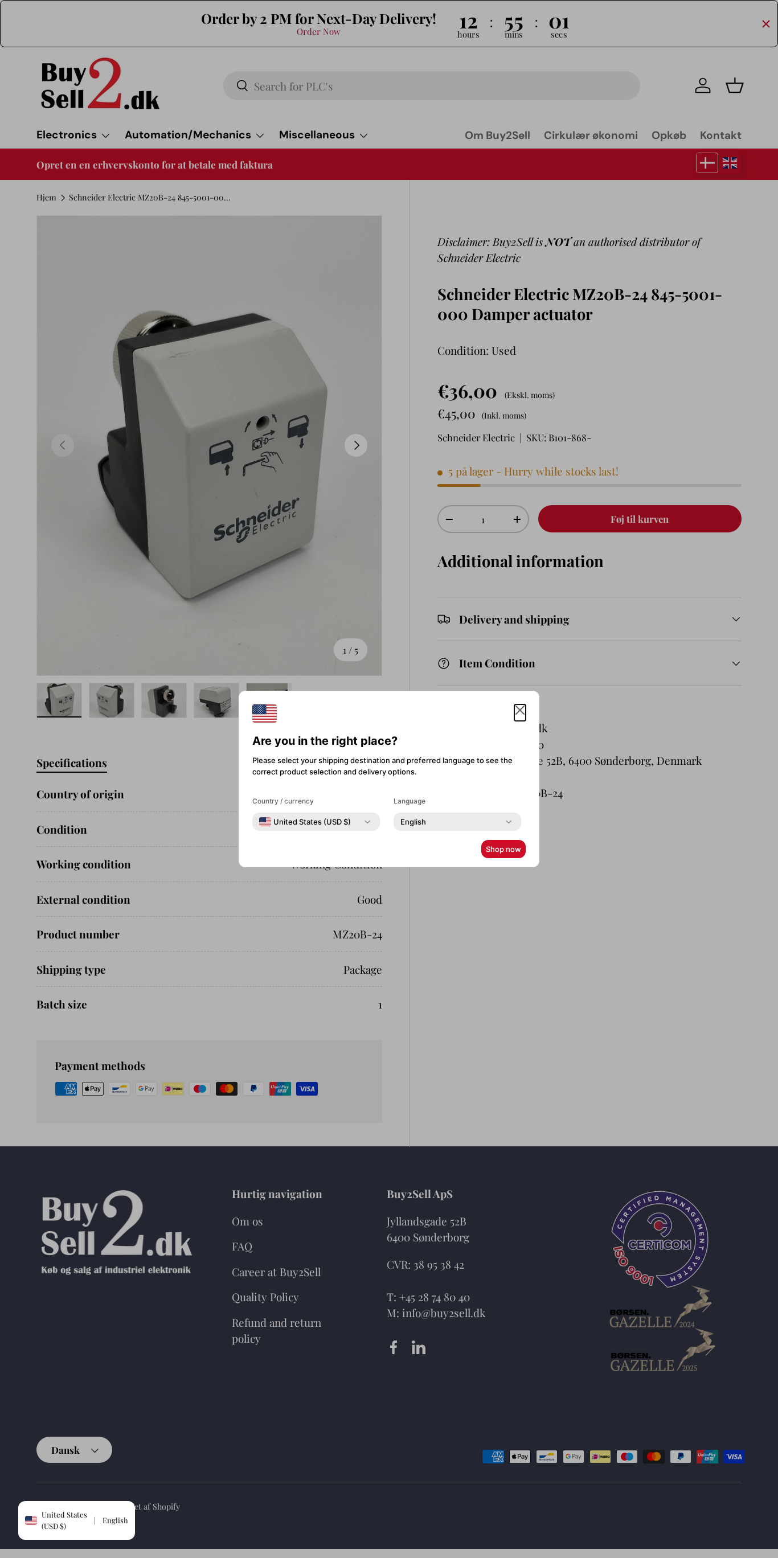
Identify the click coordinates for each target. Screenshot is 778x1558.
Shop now (503, 849)
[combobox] (305, 821)
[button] (520, 712)
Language (409, 801)
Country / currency (283, 801)
